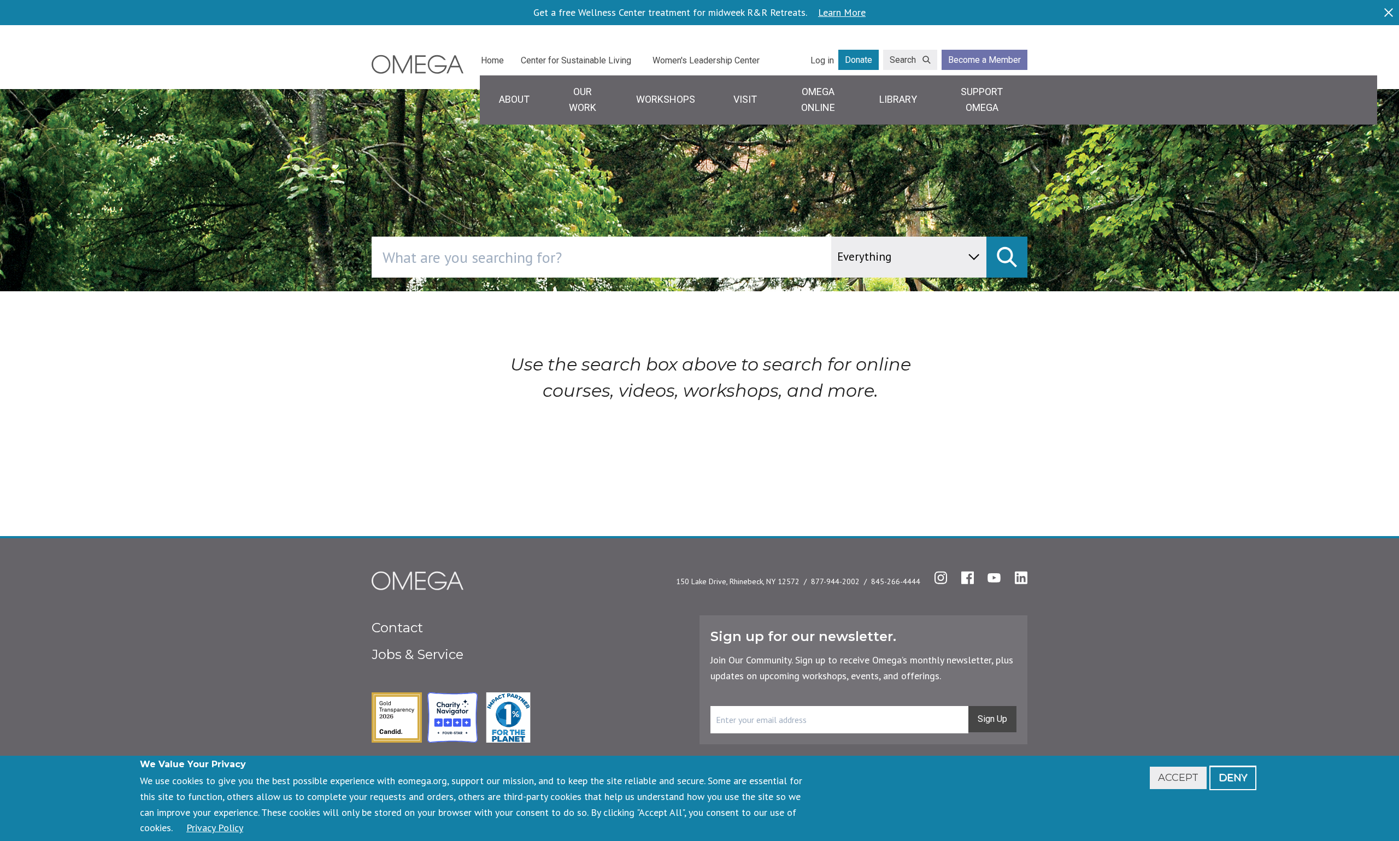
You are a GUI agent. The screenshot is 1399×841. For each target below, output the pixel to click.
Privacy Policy (214, 827)
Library (898, 99)
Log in (822, 60)
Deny (1233, 778)
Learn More (842, 13)
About (514, 99)
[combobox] (648, 257)
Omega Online (818, 99)
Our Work (582, 99)
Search (903, 60)
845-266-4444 (895, 581)
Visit (745, 99)
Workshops (665, 99)
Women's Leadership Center (706, 60)
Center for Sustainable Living (576, 60)
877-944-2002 (835, 581)
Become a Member (984, 60)
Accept (1178, 778)
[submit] (1006, 257)
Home (492, 60)
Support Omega (982, 99)
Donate (858, 60)
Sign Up (992, 719)
